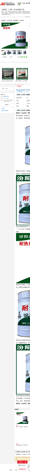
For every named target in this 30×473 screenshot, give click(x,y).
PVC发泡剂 (24, 454)
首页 (27, 16)
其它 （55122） (5, 88)
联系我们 (17, 470)
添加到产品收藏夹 (4, 110)
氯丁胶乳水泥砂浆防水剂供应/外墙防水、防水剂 (10, 81)
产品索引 (3, 108)
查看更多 (7, 104)
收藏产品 (5, 57)
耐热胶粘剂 (18, 454)
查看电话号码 (6, 96)
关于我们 (11, 470)
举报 (11, 57)
